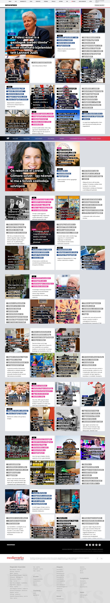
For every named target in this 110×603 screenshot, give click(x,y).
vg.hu (34, 593)
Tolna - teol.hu (13, 598)
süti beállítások (87, 549)
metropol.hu (83, 569)
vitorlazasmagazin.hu (62, 586)
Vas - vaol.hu (36, 567)
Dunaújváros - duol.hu (15, 579)
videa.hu (82, 584)
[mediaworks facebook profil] (97, 558)
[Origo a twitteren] (90, 545)
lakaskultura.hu (60, 573)
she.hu (81, 572)
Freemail (46, 1)
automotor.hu (60, 571)
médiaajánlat (100, 549)
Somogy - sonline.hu (15, 594)
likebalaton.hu (60, 577)
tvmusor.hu (59, 590)
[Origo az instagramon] (93, 545)
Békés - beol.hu (14, 573)
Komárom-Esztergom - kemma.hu (18, 590)
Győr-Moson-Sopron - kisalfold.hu (18, 583)
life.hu (81, 570)
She (67, 1)
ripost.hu (82, 567)
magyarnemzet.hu (38, 579)
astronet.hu (59, 569)
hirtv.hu (35, 583)
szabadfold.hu (36, 581)
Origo (10, 1)
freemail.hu (83, 581)
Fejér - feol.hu (13, 581)
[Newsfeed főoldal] (11, 545)
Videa (31, 1)
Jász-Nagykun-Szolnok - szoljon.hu (19, 588)
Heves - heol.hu (14, 586)
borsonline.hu (60, 598)
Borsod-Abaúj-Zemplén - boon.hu (18, 575)
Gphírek (61, 1)
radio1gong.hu (83, 595)
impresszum (94, 549)
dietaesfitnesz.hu (61, 584)
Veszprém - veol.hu (38, 569)
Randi (74, 1)
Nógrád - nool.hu (14, 592)
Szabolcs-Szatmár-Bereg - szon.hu (19, 596)
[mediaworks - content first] (15, 558)
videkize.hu (59, 588)
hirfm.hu (82, 597)
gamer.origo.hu (60, 575)
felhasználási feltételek (78, 549)
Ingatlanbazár (82, 1)
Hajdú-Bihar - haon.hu (15, 584)
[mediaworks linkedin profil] (101, 558)
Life (16, 1)
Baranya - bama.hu (15, 571)
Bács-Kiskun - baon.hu (15, 569)
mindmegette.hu (61, 581)
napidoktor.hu (60, 579)
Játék (90, 1)
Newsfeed (38, 1)
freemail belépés (99, 5)
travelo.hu (59, 583)
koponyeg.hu (83, 583)
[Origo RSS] (100, 545)
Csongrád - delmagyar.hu (16, 577)
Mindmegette (23, 1)
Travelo (53, 1)
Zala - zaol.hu (36, 570)
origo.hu (35, 584)
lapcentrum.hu (83, 586)
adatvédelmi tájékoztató (67, 549)
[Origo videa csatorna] (96, 545)
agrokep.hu (36, 595)
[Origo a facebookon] (87, 545)
